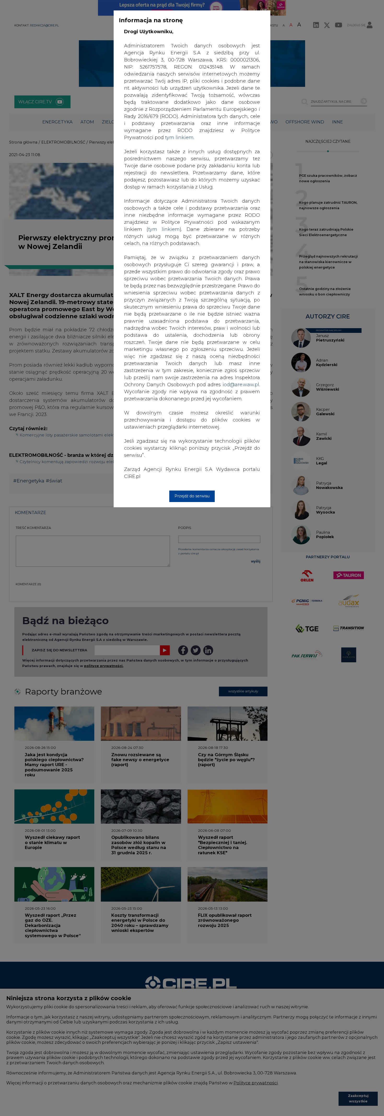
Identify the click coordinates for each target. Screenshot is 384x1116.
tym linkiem (164, 229)
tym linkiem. (179, 137)
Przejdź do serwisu (192, 496)
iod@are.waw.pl (241, 385)
